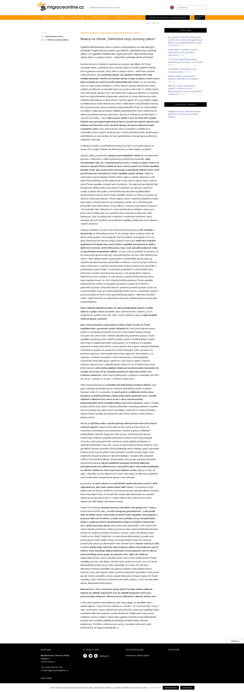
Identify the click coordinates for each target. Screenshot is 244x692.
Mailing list (104, 656)
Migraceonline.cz (62, 6)
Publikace (78, 17)
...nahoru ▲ (235, 641)
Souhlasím (187, 688)
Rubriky (61, 17)
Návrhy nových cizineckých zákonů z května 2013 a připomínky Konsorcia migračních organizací (185, 89)
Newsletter (122, 17)
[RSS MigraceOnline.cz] (96, 656)
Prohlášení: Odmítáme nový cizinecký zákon (182, 70)
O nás (139, 17)
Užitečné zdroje (99, 17)
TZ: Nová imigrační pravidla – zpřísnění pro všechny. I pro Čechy (185, 60)
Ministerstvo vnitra (54, 36)
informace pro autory (114, 624)
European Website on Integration (167, 17)
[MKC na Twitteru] (91, 656)
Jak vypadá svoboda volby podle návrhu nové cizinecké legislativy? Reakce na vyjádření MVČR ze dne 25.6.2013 (185, 41)
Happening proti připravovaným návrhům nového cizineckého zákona (184, 114)
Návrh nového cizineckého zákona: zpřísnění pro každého (183, 77)
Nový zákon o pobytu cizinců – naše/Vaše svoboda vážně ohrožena (183, 52)
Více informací (154, 688)
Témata (46, 17)
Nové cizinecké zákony (58, 39)
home (147, 23)
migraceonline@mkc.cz (57, 670)
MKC (197, 17)
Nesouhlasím (171, 688)
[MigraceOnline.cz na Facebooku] (85, 656)
